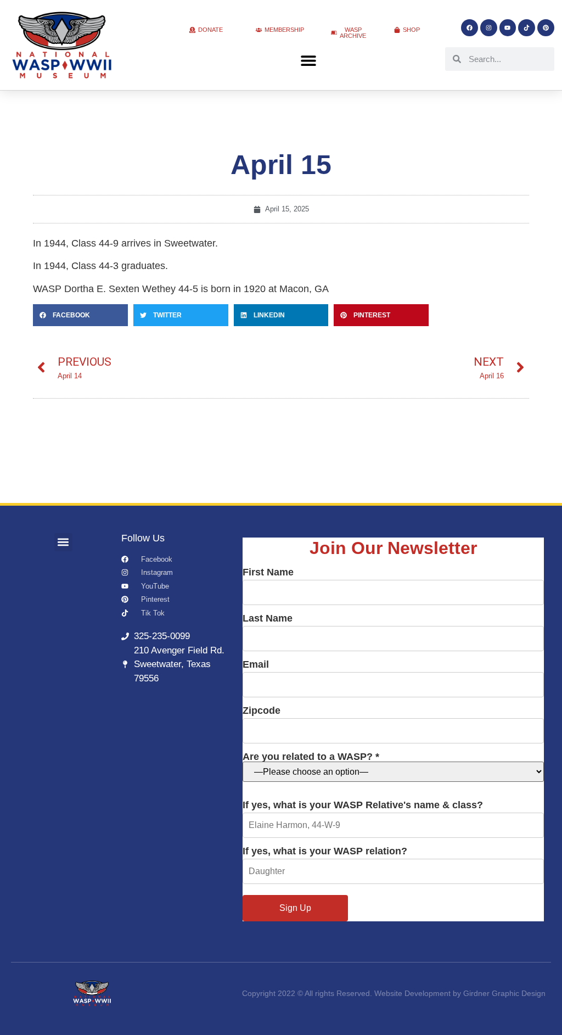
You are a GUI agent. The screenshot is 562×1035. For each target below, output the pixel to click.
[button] (308, 60)
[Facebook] (469, 27)
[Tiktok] (526, 27)
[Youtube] (507, 27)
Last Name (268, 618)
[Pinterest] (545, 27)
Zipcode (261, 711)
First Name (268, 572)
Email (256, 664)
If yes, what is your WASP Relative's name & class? (363, 805)
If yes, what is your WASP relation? (325, 851)
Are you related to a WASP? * (311, 757)
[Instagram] (488, 27)
